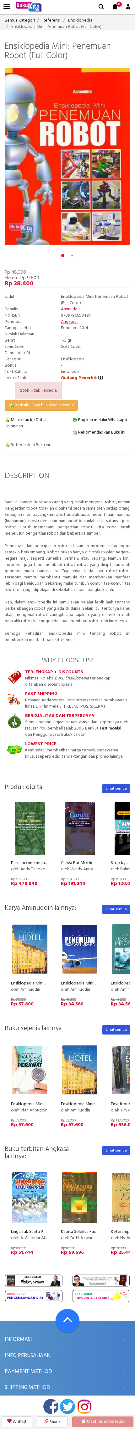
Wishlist (19, 1421)
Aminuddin (71, 309)
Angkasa (69, 321)
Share (54, 1422)
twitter (67, 1406)
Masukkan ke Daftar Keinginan (26, 423)
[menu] (7, 6)
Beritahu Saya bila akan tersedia (44, 405)
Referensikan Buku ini (30, 445)
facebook (51, 1406)
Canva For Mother (78, 863)
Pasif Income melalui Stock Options (44, 863)
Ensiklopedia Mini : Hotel (34, 983)
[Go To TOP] (67, 1321)
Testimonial (110, 728)
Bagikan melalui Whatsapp (102, 420)
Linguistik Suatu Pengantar (35, 1231)
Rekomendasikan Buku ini (101, 432)
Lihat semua (116, 789)
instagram (84, 1406)
